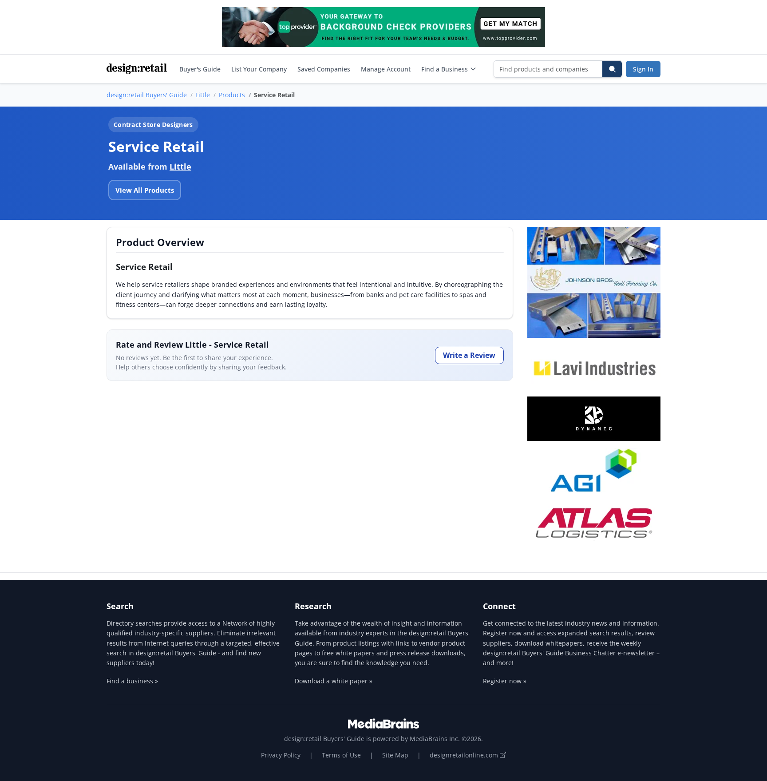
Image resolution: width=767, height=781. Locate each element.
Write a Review (469, 355)
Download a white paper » (333, 681)
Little (202, 95)
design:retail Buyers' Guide (147, 95)
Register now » (504, 681)
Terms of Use (341, 755)
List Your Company (259, 69)
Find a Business (444, 69)
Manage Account (386, 69)
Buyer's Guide (200, 69)
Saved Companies (323, 69)
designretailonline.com (465, 755)
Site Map (395, 755)
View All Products (144, 190)
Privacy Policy (280, 755)
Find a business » (132, 681)
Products (232, 95)
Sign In (643, 69)
